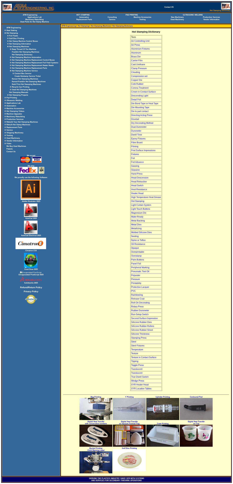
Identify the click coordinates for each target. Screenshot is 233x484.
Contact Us (11, 152)
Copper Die (136, 80)
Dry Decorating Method (142, 123)
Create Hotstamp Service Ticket (28, 76)
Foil (133, 158)
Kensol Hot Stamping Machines (25, 79)
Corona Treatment (139, 88)
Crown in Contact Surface (143, 92)
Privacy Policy (31, 291)
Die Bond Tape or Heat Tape (144, 103)
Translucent (136, 369)
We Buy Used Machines (16, 146)
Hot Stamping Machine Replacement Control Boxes (33, 60)
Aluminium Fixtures (140, 49)
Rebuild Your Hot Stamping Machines (22, 122)
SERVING (93, 478)
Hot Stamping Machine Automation (26, 57)
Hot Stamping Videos (15, 111)
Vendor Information (211, 19)
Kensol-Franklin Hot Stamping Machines (29, 82)
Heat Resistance (139, 189)
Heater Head (137, 193)
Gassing (135, 166)
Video (8, 143)
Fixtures (135, 154)
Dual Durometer (138, 127)
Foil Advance (137, 162)
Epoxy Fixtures (138, 138)
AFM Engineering (13, 28)
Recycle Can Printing (20, 87)
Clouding (135, 72)
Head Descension (139, 178)
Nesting (135, 236)
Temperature (137, 349)
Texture (134, 353)
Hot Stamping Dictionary (22, 55)
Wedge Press (137, 381)
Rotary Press (137, 306)
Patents (9, 149)
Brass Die (136, 56)
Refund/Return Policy (31, 287)
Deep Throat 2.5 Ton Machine (24, 49)
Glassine (135, 170)
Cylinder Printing (163, 397)
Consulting (112, 17)
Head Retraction (139, 181)
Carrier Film (137, 60)
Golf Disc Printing (16, 38)
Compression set (139, 76)
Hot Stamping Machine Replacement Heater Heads (33, 65)
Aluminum (136, 53)
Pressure (135, 279)
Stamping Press (138, 338)
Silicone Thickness (140, 334)
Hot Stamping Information (20, 44)
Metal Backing (138, 221)
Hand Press (137, 174)
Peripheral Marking (140, 267)
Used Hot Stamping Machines (24, 90)
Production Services (211, 17)
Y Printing (129, 397)
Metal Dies (136, 224)
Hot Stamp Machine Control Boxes (23, 41)
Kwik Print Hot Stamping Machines (26, 84)
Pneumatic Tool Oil (140, 271)
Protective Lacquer (140, 287)
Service (112, 19)
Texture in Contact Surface (143, 357)
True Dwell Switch (140, 377)
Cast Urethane (138, 64)
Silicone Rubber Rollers (142, 326)
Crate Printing (163, 424)
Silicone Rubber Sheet (142, 330)
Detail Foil (136, 99)
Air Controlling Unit (140, 41)
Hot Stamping (12, 33)
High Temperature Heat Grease (146, 197)
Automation (84, 17)
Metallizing (136, 228)
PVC (133, 291)
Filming (134, 146)
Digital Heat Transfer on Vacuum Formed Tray (129, 423)
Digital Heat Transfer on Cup (196, 423)
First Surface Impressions (143, 150)
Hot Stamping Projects (18, 95)
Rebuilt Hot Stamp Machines (18, 125)
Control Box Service (23, 73)
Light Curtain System (141, 205)
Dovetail (135, 119)
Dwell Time (136, 135)
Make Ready (137, 217)
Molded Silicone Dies (141, 232)
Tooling (142, 19)
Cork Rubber (137, 84)
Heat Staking (11, 30)
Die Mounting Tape (140, 107)
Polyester (135, 275)
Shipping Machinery (14, 133)
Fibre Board (137, 142)
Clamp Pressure (139, 68)
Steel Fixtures (137, 345)
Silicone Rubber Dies (141, 322)
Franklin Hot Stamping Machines (25, 52)
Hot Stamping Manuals (18, 92)
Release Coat (137, 299)
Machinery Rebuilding (34, 19)
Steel (133, 342)
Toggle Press (137, 365)
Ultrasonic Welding (14, 100)
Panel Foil (136, 263)
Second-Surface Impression (144, 318)
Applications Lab (35, 17)
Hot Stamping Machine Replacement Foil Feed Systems (35, 63)
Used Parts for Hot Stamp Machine (34, 22)
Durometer (136, 131)
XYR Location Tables (141, 388)
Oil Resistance (138, 244)
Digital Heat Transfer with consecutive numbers (96, 423)
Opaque (135, 248)
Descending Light (139, 96)
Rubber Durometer (140, 310)
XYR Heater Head (140, 385)
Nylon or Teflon (138, 240)
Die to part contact (139, 111)
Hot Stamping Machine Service (25, 71)
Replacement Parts (84, 19)
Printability (136, 283)
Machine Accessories (142, 17)
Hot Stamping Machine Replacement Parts (29, 68)
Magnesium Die (138, 213)
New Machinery (177, 17)
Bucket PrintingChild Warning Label (95, 449)
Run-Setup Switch (140, 314)
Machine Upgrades (14, 114)
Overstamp (136, 256)
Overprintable (137, 252)
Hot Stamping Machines (19, 47)
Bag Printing (96, 397)
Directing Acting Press (141, 115)
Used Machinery (177, 19)
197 (127, 478)
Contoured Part (196, 397)
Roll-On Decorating (140, 303)
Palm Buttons (137, 260)
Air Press (135, 45)
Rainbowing (137, 295)
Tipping (134, 361)
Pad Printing (11, 98)
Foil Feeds (13, 36)
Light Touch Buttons (140, 209)
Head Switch (137, 185)
